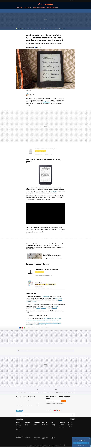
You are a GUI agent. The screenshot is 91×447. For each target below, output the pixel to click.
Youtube (55, 410)
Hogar (38, 399)
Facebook (35, 47)
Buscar (73, 415)
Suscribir (64, 401)
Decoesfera (61, 425)
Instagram (57, 410)
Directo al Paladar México (45, 438)
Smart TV (62, 28)
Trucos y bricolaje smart (40, 403)
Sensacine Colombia (35, 439)
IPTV (48, 392)
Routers (17, 407)
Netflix (33, 28)
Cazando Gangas (28, 7)
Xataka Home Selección (45, 4)
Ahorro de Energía (19, 405)
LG (51, 28)
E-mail (40, 47)
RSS (59, 410)
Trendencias (62, 424)
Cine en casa (28, 407)
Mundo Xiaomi (18, 430)
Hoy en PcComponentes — (40, 284)
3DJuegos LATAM (27, 437)
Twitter (36, 47)
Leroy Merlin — (51, 284)
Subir (72, 419)
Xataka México (18, 437)
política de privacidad (60, 403)
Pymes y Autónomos (70, 426)
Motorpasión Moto (54, 425)
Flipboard (38, 47)
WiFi (66, 28)
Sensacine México (37, 437)
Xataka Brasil (18, 438)
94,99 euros (46, 102)
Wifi (37, 407)
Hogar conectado (42, 28)
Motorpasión (53, 424)
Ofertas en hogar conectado (39, 7)
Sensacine (35, 424)
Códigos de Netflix (43, 392)
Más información (53, 445)
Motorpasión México (53, 438)
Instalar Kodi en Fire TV (34, 392)
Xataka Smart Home (18, 429)
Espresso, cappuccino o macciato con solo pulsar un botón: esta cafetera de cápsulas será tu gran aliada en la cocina (41, 389)
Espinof (35, 425)
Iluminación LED (29, 405)
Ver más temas (19, 410)
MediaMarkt (47, 327)
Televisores (18, 399)
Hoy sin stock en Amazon (39, 286)
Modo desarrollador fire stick (60, 392)
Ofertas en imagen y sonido (52, 7)
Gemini (37, 28)
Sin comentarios (30, 47)
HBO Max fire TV (26, 392)
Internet (48, 28)
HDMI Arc (52, 392)
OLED (54, 28)
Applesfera (18, 427)
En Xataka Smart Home (46, 254)
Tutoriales (28, 402)
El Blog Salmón (70, 424)
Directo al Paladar (45, 424)
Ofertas (41, 327)
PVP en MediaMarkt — (40, 151)
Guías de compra (19, 7)
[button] (32, 94)
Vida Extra (26, 425)
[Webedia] (72, 0)
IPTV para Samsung (69, 392)
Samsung (58, 28)
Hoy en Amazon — (39, 271)
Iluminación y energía (20, 402)
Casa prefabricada (27, 28)
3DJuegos (26, 424)
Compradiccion (62, 427)
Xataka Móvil (18, 425)
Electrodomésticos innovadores (29, 400)
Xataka (17, 424)
